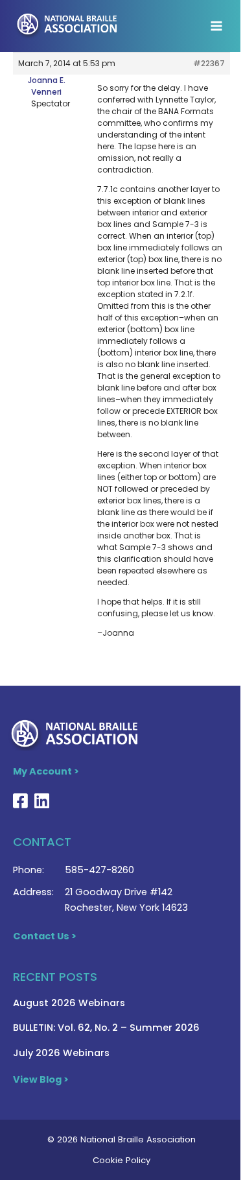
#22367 (209, 63)
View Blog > (41, 1079)
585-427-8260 (99, 869)
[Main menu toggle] (216, 26)
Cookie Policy (121, 1160)
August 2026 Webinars (69, 1002)
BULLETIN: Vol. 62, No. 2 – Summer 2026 (106, 1027)
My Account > (46, 771)
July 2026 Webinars (61, 1052)
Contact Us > (44, 936)
